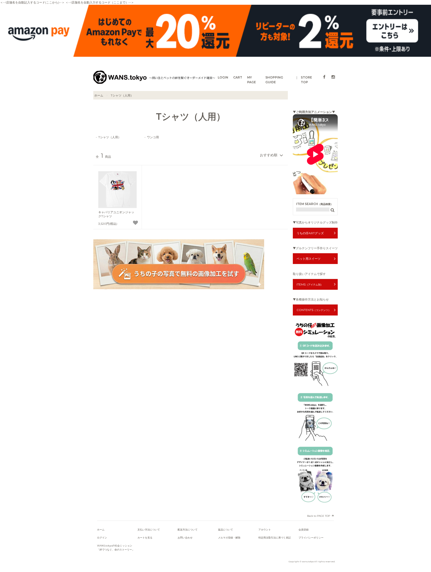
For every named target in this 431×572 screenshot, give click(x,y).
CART (237, 77)
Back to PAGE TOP (318, 516)
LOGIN (223, 77)
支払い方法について (148, 529)
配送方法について (188, 529)
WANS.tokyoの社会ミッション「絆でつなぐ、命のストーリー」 (115, 547)
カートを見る (144, 537)
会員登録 (304, 529)
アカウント (264, 529)
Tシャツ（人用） (122, 95)
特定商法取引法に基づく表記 (274, 537)
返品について (225, 529)
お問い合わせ (185, 537)
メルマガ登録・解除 (229, 537)
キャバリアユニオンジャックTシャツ (116, 214)
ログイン (102, 537)
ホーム (98, 95)
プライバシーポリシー (311, 537)
